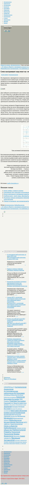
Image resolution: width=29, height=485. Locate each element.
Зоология (8, 406)
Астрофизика (7, 395)
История (7, 409)
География (7, 8)
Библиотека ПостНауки (17, 395)
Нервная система (21, 428)
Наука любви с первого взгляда (13, 191)
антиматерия (12, 442)
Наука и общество (10, 426)
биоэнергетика (18, 442)
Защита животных (20, 403)
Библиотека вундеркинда (10, 397)
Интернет (21, 406)
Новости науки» (6, 65)
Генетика (13, 401)
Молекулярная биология (13, 422)
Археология (7, 3)
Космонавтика (9, 414)
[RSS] (8, 31)
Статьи (6, 18)
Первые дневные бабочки (15, 269)
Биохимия (8, 399)
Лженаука (6, 10)
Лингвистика (14, 416)
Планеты (7, 432)
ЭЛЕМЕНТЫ (7, 438)
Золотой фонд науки (21, 404)
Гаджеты (6, 401)
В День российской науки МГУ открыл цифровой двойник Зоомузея (16, 320)
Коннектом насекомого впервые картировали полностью (16, 282)
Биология (6, 7)
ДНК (12, 403)
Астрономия (7, 5)
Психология (7, 16)
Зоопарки (15, 406)
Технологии (7, 20)
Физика (6, 21)
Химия (5, 23)
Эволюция (15, 438)
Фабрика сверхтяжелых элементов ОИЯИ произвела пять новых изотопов (15, 340)
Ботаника (15, 399)
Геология (7, 403)
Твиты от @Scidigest (10, 379)
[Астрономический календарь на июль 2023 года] (17, 259)
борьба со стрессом (20, 443)
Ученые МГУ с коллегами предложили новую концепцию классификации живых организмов (16, 299)
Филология (17, 436)
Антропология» (16, 65)
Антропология (8, 2)
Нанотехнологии (16, 424)
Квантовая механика (19, 410)
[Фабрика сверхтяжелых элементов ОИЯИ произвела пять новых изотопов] (17, 346)
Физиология (8, 436)
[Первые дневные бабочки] (15, 270)
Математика (21, 416)
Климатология (9, 412)
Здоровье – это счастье (10, 404)
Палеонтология (8, 15)
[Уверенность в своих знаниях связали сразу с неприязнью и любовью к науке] (17, 363)
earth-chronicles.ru (12, 183)
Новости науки (8, 26)
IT (14, 387)
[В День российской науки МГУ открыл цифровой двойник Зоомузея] (17, 326)
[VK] (5, 31)
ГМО (21, 399)
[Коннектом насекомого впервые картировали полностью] (17, 286)
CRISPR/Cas (8, 387)
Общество (6, 13)
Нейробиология (19, 205)
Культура (17, 414)
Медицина (7, 11)
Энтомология (9, 440)
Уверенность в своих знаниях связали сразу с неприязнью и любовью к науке (16, 357)
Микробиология (15, 420)
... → (12, 279)
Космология (20, 413)
